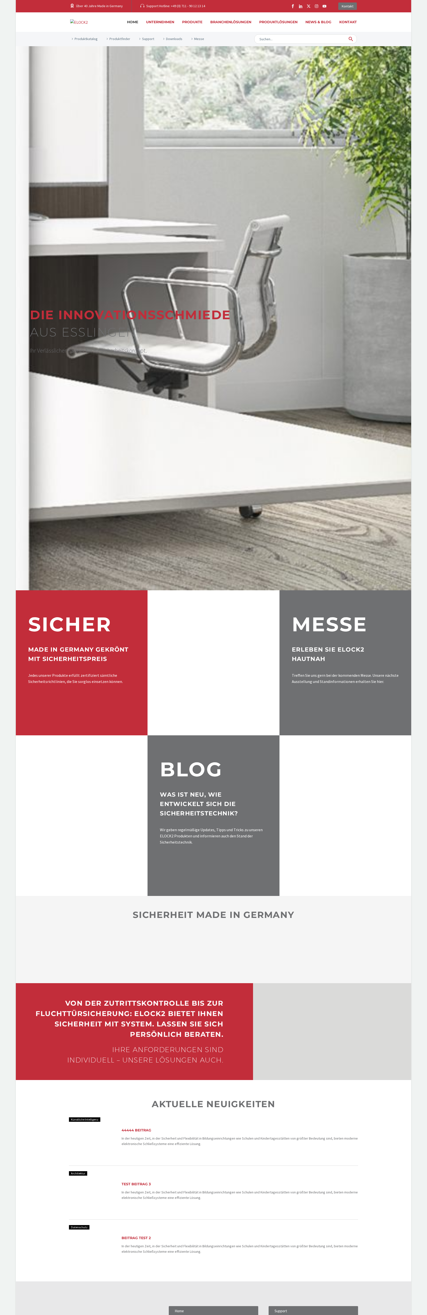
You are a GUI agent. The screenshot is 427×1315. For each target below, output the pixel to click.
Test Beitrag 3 (136, 1184)
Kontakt (348, 22)
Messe (199, 39)
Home (132, 22)
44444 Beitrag (136, 1130)
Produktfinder (119, 39)
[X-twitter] (309, 6)
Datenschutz (79, 1227)
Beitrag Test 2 (136, 1238)
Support (148, 39)
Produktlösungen (278, 22)
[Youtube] (324, 6)
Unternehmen (160, 22)
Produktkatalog (86, 39)
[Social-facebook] (293, 6)
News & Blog (318, 22)
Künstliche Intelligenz (84, 1119)
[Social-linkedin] (301, 6)
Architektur (78, 1173)
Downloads (174, 39)
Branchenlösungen (230, 22)
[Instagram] (316, 6)
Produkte (192, 22)
